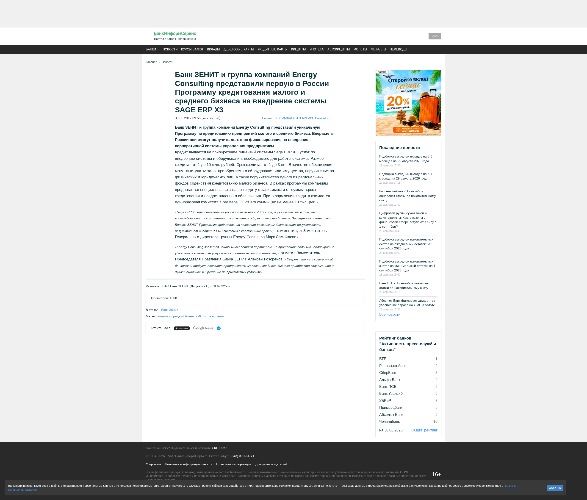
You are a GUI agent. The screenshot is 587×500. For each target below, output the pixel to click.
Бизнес (267, 118)
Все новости (389, 314)
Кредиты (298, 49)
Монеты (360, 49)
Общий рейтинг (424, 430)
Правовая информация (234, 464)
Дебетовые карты (239, 49)
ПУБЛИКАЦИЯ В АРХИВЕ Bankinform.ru (305, 118)
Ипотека (317, 49)
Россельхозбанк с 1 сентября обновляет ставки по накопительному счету (407, 195)
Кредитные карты (273, 49)
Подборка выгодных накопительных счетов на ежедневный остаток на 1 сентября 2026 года (406, 244)
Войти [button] (434, 36)
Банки (151, 49)
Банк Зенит (169, 310)
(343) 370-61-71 (242, 456)
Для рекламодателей (271, 464)
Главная (151, 62)
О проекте (153, 464)
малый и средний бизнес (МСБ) (182, 316)
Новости (170, 49)
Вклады (213, 49)
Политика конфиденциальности (189, 464)
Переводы (398, 49)
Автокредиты (338, 49)
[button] (148, 36)
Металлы (378, 49)
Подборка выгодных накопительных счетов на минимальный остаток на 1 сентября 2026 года (407, 266)
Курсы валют (192, 49)
